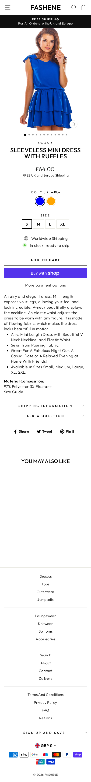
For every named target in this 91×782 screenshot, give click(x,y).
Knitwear (45, 623)
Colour (45, 192)
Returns (45, 718)
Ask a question (46, 416)
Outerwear (46, 592)
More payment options (45, 285)
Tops (45, 584)
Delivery (45, 678)
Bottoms (45, 631)
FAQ (45, 710)
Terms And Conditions (45, 694)
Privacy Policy (45, 702)
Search (45, 655)
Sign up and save (44, 733)
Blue (40, 201)
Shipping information (45, 406)
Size (45, 215)
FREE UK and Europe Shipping (45, 175)
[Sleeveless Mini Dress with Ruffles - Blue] (17, 551)
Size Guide (13, 391)
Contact (45, 671)
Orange (51, 201)
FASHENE (45, 7)
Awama (46, 143)
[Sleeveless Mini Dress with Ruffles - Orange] (22, 551)
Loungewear (45, 616)
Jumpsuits (45, 599)
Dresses (45, 576)
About (45, 663)
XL (62, 224)
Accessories (45, 639)
